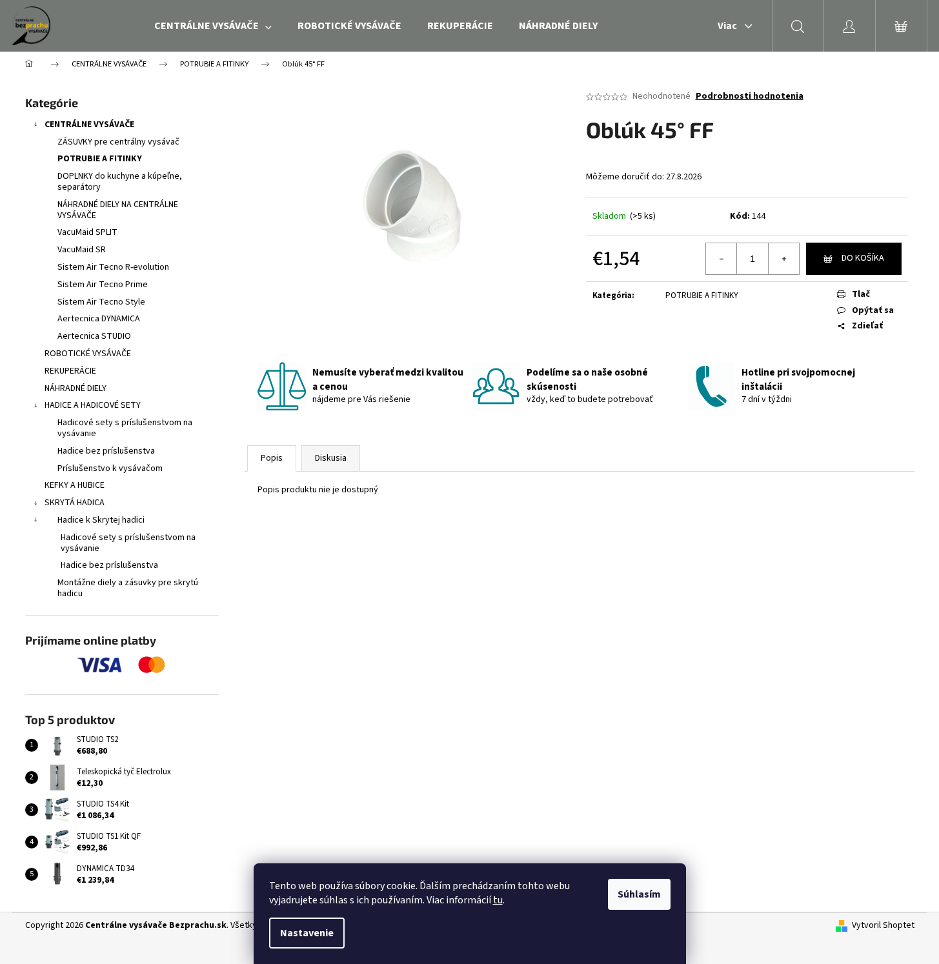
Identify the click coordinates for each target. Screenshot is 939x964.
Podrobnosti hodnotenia (749, 96)
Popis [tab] (272, 458)
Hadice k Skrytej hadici (101, 520)
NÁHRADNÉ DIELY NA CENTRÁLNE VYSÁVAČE (117, 210)
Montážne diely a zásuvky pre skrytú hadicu (127, 588)
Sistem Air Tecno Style (101, 302)
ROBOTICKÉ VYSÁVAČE (88, 353)
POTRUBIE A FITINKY (99, 158)
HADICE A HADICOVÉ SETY (93, 405)
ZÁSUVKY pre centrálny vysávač (118, 142)
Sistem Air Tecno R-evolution (113, 267)
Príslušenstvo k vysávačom (110, 468)
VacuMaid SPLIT (87, 232)
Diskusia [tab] (331, 458)
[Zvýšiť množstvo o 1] (783, 258)
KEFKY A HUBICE (75, 485)
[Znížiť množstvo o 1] (721, 258)
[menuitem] (213, 26)
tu (498, 900)
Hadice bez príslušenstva (106, 451)
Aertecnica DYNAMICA (98, 318)
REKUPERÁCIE (70, 371)
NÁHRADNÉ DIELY (75, 388)
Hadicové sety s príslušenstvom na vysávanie (124, 428)
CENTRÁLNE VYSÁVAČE (89, 124)
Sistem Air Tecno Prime (102, 284)
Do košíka (863, 258)
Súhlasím (639, 894)
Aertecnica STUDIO (94, 336)
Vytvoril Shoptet (883, 925)
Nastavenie (307, 933)
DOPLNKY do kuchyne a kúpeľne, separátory (119, 182)
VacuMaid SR (81, 249)
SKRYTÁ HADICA (75, 502)
